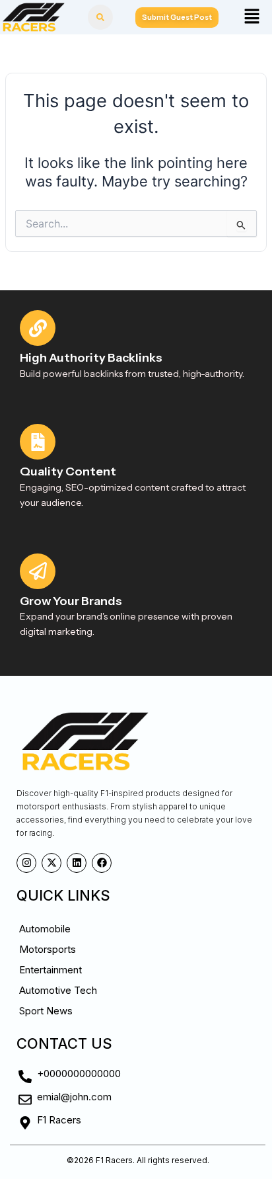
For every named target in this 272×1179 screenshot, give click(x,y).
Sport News (46, 1010)
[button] (251, 17)
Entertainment (50, 969)
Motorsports (47, 949)
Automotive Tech (58, 990)
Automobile (45, 928)
